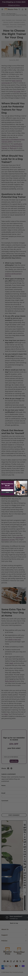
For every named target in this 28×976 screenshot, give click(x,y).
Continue (7, 492)
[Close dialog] (26, 481)
